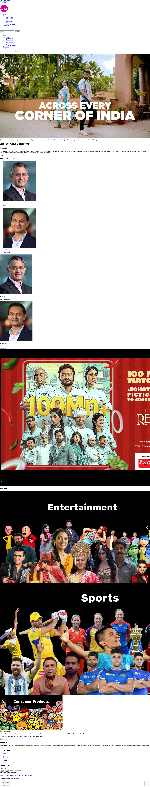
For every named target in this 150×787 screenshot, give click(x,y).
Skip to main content (5, 0)
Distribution (6, 25)
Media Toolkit (9, 18)
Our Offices (6, 760)
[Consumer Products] (31, 729)
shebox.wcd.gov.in (18, 736)
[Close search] (0, 33)
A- (1, 2)
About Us (5, 14)
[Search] (17, 31)
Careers (5, 27)
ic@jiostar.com (46, 736)
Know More (3, 155)
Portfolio (5, 20)
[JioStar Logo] (2, 739)
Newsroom (6, 16)
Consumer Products (11, 24)
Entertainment (9, 21)
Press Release (9, 17)
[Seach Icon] (17, 51)
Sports (7, 23)
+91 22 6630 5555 (12, 775)
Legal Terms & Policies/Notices (11, 762)
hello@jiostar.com (27, 775)
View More (3, 348)
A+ (6, 2)
